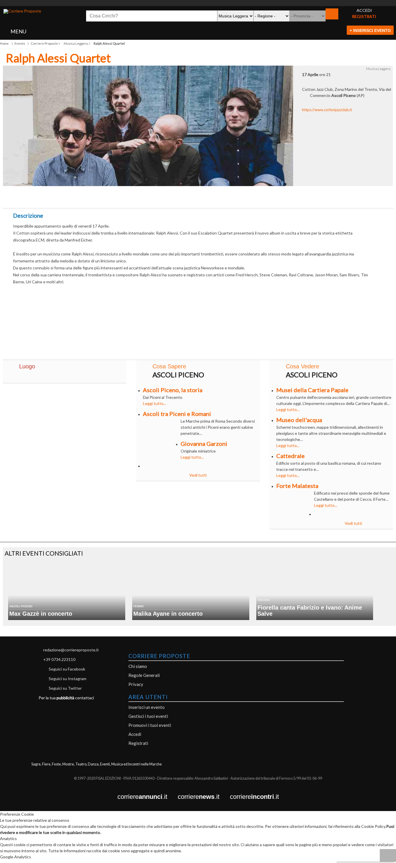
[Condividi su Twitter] (167, 198)
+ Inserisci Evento (370, 30)
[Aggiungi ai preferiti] (259, 197)
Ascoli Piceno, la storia (172, 389)
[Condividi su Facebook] (137, 198)
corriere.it (147, 797)
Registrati (138, 743)
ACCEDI (364, 10)
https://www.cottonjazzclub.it (327, 109)
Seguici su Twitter (65, 688)
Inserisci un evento (146, 707)
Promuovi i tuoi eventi (149, 725)
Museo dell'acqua (299, 419)
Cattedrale (290, 455)
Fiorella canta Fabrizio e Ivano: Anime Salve (309, 610)
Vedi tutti (198, 475)
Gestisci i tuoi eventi (148, 716)
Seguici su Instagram (67, 678)
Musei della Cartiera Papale (312, 389)
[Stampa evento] (228, 198)
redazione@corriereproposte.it (71, 649)
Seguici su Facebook (67, 668)
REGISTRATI (364, 16)
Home (4, 43)
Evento (19, 43)
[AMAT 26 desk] (198, 3)
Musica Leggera (76, 43)
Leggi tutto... (154, 403)
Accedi (134, 734)
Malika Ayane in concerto (168, 613)
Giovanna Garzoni (204, 443)
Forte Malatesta (297, 485)
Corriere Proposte (44, 43)
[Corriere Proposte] (22, 11)
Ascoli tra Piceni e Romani (177, 413)
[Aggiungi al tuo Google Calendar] (198, 195)
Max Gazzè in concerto (40, 613)
